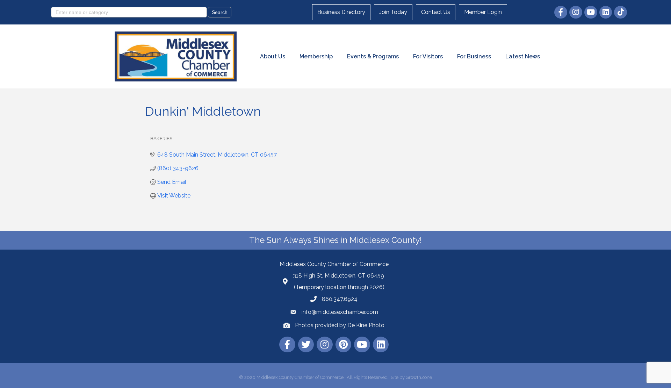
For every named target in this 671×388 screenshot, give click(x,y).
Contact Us (435, 12)
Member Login (483, 12)
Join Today (393, 12)
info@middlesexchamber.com (340, 312)
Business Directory (341, 12)
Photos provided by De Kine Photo (339, 325)
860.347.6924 (340, 299)
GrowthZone (419, 377)
